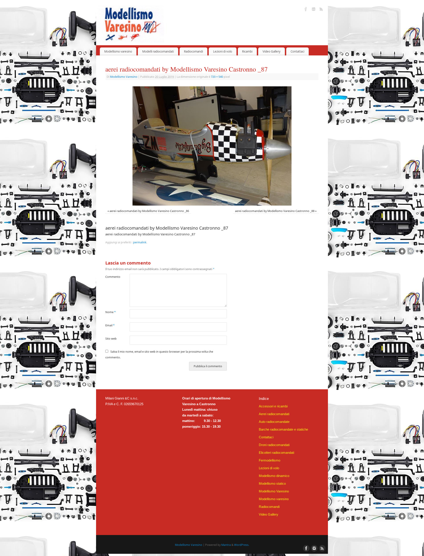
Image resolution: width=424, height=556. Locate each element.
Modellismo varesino (118, 51)
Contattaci (297, 51)
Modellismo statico (272, 483)
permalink (139, 242)
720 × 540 (217, 77)
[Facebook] (306, 10)
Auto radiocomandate (274, 422)
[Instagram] (313, 10)
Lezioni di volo (222, 51)
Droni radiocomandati (274, 445)
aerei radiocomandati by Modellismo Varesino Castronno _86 (149, 211)
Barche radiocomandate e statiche (283, 429)
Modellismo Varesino (123, 77)
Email (110, 325)
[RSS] (321, 10)
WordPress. (241, 545)
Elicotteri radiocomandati (276, 452)
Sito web (111, 338)
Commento (111, 277)
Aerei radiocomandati (274, 414)
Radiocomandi (193, 51)
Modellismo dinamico (274, 476)
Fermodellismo (269, 460)
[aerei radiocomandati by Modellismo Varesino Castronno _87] (212, 146)
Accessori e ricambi (273, 406)
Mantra (226, 545)
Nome (110, 312)
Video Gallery (271, 51)
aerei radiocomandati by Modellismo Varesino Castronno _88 (274, 211)
